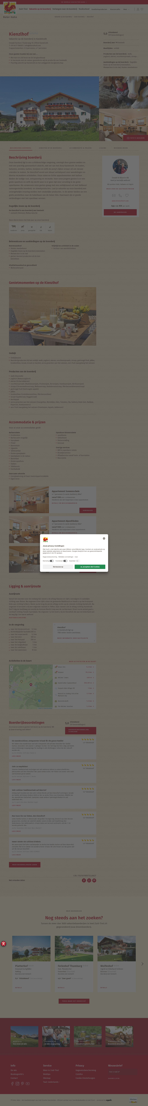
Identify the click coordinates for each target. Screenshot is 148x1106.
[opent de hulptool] (3, 943)
